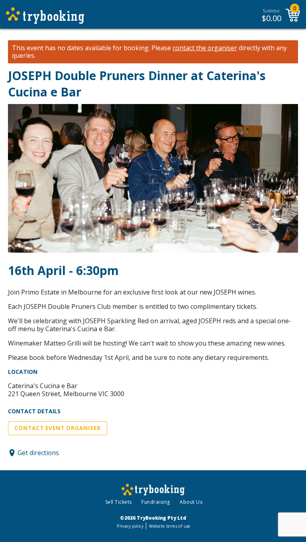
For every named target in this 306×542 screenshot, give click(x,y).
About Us (191, 502)
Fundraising (155, 502)
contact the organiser (205, 48)
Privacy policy (130, 526)
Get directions (38, 452)
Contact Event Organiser (57, 428)
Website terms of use (169, 526)
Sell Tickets (118, 502)
